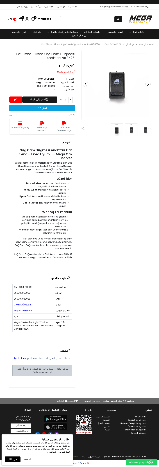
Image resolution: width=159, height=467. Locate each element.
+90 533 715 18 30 (139, 6)
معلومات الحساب (92, 401)
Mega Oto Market (45, 82)
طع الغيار (37, 32)
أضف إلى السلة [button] (38, 99)
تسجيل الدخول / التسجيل (40, 6)
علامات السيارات (137, 32)
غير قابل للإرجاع (79, 35)
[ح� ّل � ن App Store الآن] (51, 426)
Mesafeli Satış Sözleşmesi (133, 423)
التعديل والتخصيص (115, 32)
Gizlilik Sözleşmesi (137, 420)
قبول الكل (12, 459)
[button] (12, 19)
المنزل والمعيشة (19, 32)
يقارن (12, 114)
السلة (107, 429)
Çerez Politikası (138, 433)
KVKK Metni (140, 416)
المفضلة (71, 401)
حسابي (107, 426)
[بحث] (118, 19)
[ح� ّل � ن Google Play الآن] (51, 418)
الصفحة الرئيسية (146, 44)
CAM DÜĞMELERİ (112, 44)
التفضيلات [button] (27, 459)
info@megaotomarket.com (113, 6)
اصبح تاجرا (21, 6)
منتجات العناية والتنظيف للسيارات (63, 32)
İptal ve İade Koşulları (135, 429)
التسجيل (106, 420)
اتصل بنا (58, 6)
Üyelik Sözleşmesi (137, 426)
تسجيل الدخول (19, 358)
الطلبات (71, 6)
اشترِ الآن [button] (42, 107)
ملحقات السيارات (92, 32)
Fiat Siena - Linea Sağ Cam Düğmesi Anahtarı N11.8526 (70, 44)
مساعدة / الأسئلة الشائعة (122, 401)
